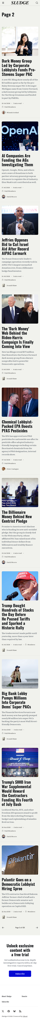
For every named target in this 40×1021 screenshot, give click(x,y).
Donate (24, 996)
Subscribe (20, 973)
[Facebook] (9, 1011)
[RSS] (20, 1011)
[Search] (37, 2)
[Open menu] (3, 2)
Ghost (25, 1016)
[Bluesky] (14, 1011)
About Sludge (6, 996)
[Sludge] (20, 2)
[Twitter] (3, 1011)
